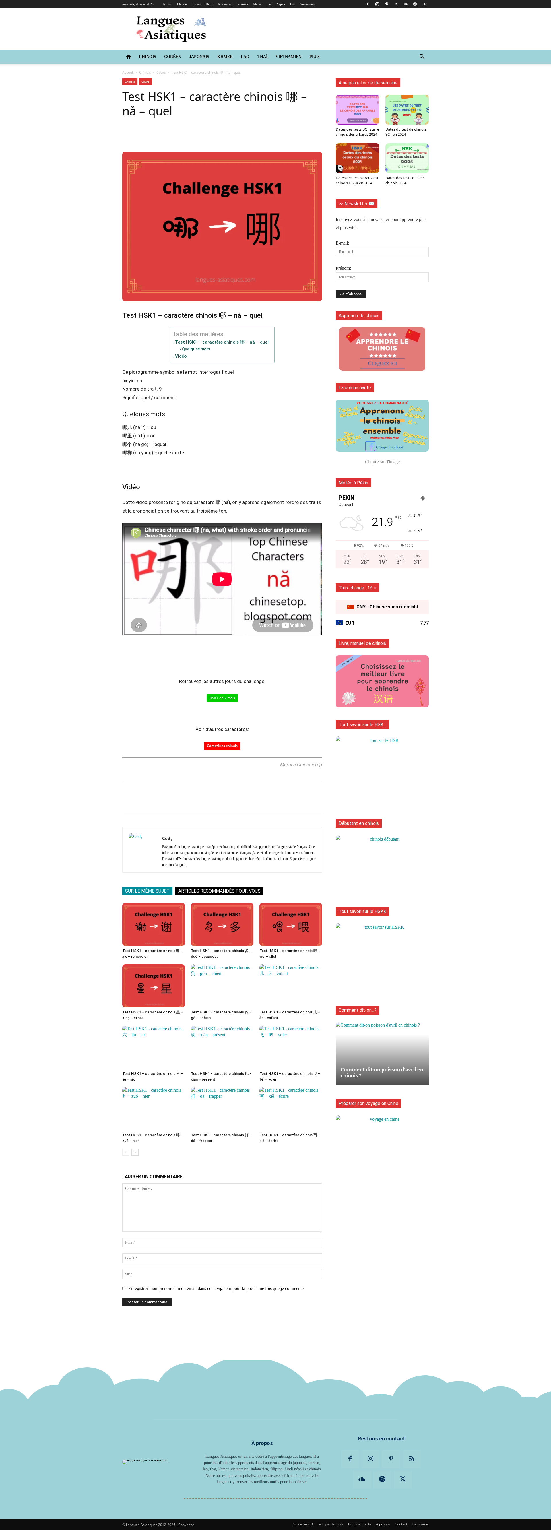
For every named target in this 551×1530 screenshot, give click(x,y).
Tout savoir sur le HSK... (362, 724)
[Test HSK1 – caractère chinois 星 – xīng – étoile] (153, 985)
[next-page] (135, 1152)
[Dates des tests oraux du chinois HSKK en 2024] (357, 158)
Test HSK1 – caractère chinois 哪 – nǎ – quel (222, 342)
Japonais (242, 4)
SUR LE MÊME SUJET (147, 891)
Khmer (257, 4)
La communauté (355, 387)
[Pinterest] (386, 4)
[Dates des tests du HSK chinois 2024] (407, 158)
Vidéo (181, 356)
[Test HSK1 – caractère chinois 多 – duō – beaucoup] (222, 924)
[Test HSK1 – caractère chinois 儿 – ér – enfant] (290, 985)
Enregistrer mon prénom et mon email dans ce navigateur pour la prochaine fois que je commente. (216, 1288)
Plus (314, 57)
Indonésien (225, 4)
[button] (422, 57)
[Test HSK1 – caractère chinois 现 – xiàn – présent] (222, 1047)
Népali (280, 4)
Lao (269, 4)
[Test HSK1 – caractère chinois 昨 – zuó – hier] (153, 1108)
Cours (161, 72)
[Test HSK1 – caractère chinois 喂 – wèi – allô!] (290, 924)
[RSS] (396, 4)
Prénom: (343, 268)
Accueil (128, 72)
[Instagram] (377, 4)
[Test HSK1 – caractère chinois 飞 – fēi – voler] (290, 1047)
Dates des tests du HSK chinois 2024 (405, 180)
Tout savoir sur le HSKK (362, 911)
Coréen (196, 4)
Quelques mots (196, 349)
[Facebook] (367, 4)
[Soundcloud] (405, 4)
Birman (167, 4)
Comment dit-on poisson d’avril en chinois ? (382, 1072)
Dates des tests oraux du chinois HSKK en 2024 (357, 180)
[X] (424, 4)
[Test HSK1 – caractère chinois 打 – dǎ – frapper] (222, 1108)
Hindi (209, 4)
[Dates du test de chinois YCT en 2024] (407, 110)
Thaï (293, 4)
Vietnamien (307, 4)
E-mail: (342, 243)
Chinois (182, 4)
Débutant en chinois (359, 823)
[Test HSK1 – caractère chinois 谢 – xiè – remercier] (153, 924)
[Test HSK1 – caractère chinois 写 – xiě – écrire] (290, 1108)
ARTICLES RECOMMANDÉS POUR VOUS (219, 891)
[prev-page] (125, 1152)
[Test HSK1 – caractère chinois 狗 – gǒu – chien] (222, 985)
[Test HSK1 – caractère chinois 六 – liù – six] (153, 1047)
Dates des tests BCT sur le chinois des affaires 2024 (357, 132)
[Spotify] (415, 4)
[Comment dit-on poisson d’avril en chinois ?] (382, 1050)
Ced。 (168, 838)
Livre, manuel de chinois (362, 643)
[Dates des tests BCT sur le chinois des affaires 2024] (357, 110)
